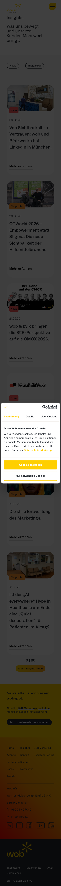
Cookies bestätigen (30, 464)
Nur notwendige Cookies (30, 475)
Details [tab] (30, 416)
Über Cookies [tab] (49, 416)
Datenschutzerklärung (38, 450)
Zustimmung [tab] (11, 416)
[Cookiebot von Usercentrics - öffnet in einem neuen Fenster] (43, 407)
